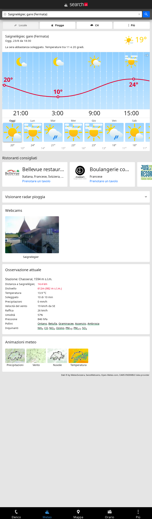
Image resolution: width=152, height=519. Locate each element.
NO (52, 328)
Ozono (60, 328)
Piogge (59, 25)
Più (133, 25)
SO (84, 328)
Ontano (42, 323)
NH (40, 328)
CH (97, 25)
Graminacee (66, 323)
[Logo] (79, 4)
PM (69, 328)
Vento (36, 365)
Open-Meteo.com (109, 375)
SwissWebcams (93, 375)
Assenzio (80, 323)
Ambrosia (93, 323)
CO (46, 328)
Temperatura (78, 365)
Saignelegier (31, 257)
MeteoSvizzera (78, 375)
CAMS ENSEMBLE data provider (134, 375)
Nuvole (57, 365)
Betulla (52, 323)
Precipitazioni (15, 365)
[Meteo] (66, 5)
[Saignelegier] (32, 234)
